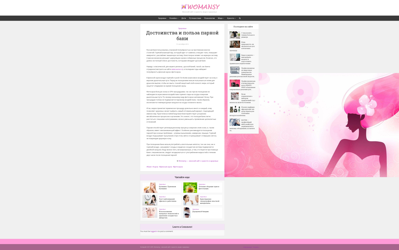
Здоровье (162, 18)
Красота (230, 18)
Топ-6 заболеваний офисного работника (167, 200)
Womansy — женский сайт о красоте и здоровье (198, 161)
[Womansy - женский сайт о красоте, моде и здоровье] (199, 6)
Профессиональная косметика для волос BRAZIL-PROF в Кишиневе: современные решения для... (243, 85)
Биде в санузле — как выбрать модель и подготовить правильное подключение (242, 59)
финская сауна (166, 167)
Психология (209, 18)
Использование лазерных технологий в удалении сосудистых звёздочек (169, 214)
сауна (156, 167)
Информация (247, 247)
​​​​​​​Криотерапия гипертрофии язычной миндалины (209, 201)
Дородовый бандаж (200, 211)
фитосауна (178, 167)
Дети (183, 18)
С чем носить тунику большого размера (248, 35)
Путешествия (195, 18)
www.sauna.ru (176, 69)
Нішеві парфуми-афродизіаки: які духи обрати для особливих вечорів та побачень (242, 111)
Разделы (256, 247)
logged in (154, 231)
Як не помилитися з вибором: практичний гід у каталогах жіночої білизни (242, 98)
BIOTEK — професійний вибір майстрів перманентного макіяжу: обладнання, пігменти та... (242, 125)
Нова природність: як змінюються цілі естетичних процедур (242, 46)
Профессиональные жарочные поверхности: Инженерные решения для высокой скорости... (242, 72)
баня (149, 167)
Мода (220, 18)
